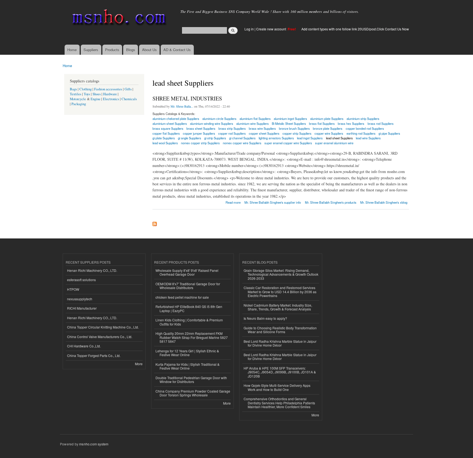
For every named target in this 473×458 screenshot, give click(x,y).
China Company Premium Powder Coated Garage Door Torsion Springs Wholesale (192, 393)
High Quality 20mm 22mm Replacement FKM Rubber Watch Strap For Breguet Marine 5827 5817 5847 (191, 337)
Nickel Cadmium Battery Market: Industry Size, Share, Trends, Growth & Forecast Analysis (278, 307)
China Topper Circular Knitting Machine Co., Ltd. (103, 327)
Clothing (85, 89)
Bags (73, 89)
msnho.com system (93, 444)
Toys (87, 94)
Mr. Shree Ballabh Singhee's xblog (383, 202)
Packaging (78, 104)
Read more (233, 201)
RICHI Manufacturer (82, 308)
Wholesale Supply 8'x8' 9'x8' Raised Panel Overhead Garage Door (186, 272)
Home (72, 49)
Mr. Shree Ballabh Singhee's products (330, 202)
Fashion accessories (108, 89)
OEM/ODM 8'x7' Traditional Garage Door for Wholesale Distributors (187, 285)
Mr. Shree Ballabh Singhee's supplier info (272, 202)
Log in (249, 29)
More (139, 363)
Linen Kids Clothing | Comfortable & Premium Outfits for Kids (189, 322)
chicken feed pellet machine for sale (182, 297)
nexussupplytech (79, 298)
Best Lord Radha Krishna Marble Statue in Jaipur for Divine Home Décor (280, 343)
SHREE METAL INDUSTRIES (187, 98)
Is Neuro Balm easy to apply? (265, 318)
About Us (149, 49)
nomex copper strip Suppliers (200, 143)
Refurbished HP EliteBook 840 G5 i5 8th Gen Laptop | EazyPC (188, 308)
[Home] (118, 18)
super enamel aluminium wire (334, 143)
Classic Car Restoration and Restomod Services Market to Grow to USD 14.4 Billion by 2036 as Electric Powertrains (280, 291)
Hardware (110, 94)
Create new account (271, 29)
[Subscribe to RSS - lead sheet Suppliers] (154, 222)
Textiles (75, 94)
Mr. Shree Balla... (182, 106)
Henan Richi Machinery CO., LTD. (92, 270)
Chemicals (129, 99)
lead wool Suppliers (165, 143)
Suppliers (90, 49)
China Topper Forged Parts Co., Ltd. (93, 355)
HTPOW (73, 289)
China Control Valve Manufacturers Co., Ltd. (99, 336)
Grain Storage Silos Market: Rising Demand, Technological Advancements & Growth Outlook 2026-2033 (281, 274)
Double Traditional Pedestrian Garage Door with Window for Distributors (191, 379)
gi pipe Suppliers (389, 133)
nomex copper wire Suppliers (242, 143)
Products (112, 49)
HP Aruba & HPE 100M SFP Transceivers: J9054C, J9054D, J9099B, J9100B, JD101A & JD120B (280, 372)
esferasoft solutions (81, 279)
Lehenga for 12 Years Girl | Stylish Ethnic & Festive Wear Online (187, 352)
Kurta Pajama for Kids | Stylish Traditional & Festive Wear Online (187, 366)
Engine (95, 99)
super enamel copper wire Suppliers (288, 143)
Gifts (128, 89)
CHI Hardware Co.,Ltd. (84, 346)
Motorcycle (78, 99)
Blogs (130, 49)
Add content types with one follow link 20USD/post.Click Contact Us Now (355, 29)
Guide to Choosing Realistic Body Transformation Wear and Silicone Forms (280, 330)
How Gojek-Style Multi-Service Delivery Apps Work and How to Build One (277, 387)
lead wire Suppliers (368, 138)
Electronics (111, 99)
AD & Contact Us (177, 49)
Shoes (97, 94)
